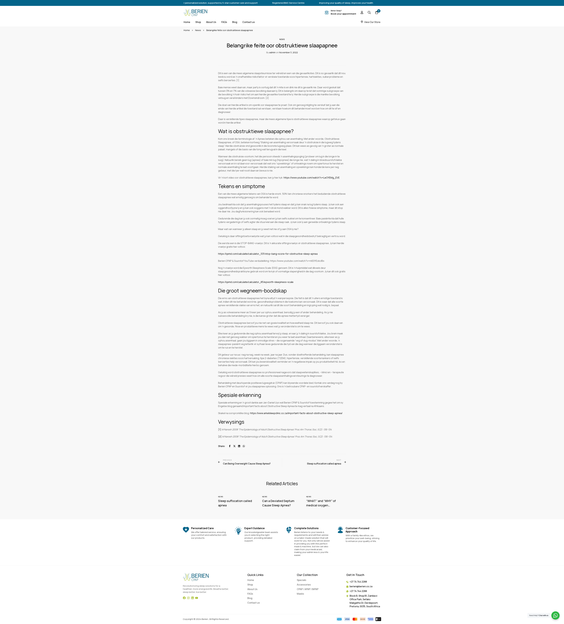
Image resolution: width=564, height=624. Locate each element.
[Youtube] (196, 598)
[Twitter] (234, 446)
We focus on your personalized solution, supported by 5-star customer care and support (195, 2)
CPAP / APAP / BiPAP (307, 589)
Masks (300, 593)
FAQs (250, 593)
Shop (250, 584)
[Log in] (362, 12)
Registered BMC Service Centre (272, 2)
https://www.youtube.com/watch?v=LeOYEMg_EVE (312, 177)
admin (271, 52)
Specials (301, 580)
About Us (252, 589)
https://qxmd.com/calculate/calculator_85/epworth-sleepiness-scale (255, 282)
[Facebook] (229, 446)
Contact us (253, 602)
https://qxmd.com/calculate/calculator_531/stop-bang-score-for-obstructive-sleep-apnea (268, 253)
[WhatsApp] (243, 446)
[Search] (369, 12)
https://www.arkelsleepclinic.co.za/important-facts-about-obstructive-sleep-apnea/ (296, 413)
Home (187, 30)
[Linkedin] (239, 446)
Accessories (304, 584)
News (198, 30)
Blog (249, 598)
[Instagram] (188, 598)
